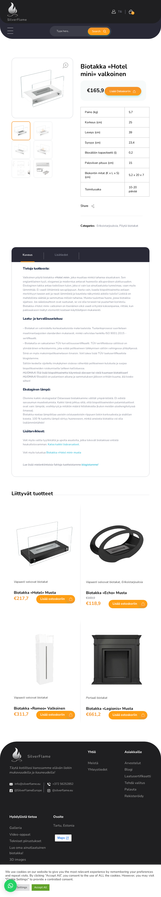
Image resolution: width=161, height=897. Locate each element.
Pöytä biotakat (128, 226)
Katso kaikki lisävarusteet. (63, 444)
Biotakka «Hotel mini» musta (63, 452)
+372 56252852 (62, 784)
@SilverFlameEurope (28, 790)
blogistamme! (90, 465)
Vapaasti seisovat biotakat (31, 582)
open (65, 65)
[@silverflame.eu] (49, 790)
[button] (10, 885)
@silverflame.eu (62, 790)
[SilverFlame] (12, 9)
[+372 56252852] (49, 784)
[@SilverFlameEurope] (11, 790)
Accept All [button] (40, 887)
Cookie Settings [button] (17, 887)
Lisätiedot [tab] (61, 255)
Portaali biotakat (96, 698)
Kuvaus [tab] (27, 255)
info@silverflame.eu (27, 784)
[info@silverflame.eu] (11, 784)
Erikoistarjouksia (107, 226)
